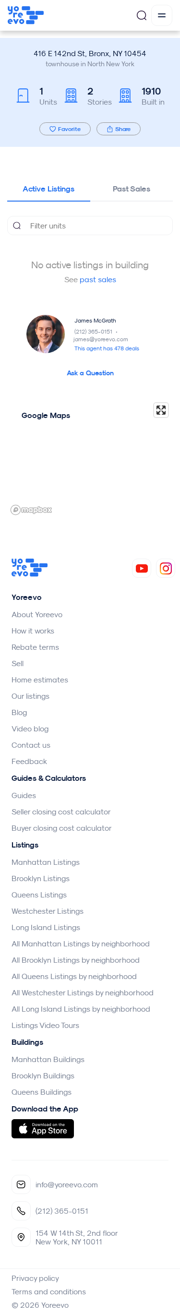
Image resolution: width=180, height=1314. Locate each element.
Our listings (30, 696)
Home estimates (40, 679)
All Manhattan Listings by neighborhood (81, 943)
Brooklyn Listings (41, 878)
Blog (19, 712)
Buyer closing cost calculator (62, 828)
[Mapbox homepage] (31, 509)
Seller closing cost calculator (61, 811)
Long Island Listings (46, 927)
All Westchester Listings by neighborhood (83, 992)
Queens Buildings (42, 1091)
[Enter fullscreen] (161, 410)
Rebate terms (35, 647)
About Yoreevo (37, 614)
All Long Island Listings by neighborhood (81, 1008)
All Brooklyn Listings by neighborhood (76, 960)
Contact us (31, 745)
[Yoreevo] (30, 574)
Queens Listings (39, 894)
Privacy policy (35, 1278)
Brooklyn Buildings (43, 1075)
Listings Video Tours (45, 1025)
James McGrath (95, 320)
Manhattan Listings (46, 862)
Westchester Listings (48, 911)
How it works (33, 630)
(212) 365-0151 (96, 331)
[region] (90, 458)
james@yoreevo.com (100, 339)
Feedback (29, 761)
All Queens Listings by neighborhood (74, 976)
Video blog (30, 728)
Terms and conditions (49, 1291)
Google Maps (46, 415)
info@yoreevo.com (67, 1184)
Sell (18, 663)
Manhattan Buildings (48, 1059)
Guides (24, 795)
